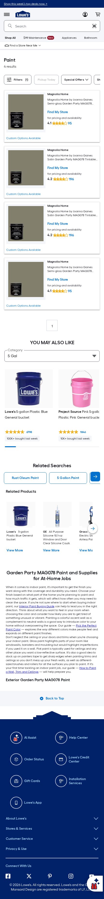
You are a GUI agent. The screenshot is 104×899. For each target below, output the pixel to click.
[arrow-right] (95, 476)
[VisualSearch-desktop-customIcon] (94, 26)
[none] (52, 819)
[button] (97, 14)
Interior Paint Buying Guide (36, 606)
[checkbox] (47, 80)
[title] (92, 528)
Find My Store (57, 112)
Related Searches (52, 465)
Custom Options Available (23, 138)
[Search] (10, 26)
